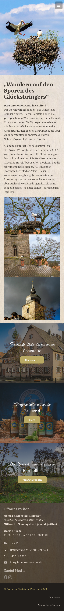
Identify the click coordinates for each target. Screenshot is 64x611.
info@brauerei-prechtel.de (26, 562)
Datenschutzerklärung (49, 605)
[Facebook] (6, 577)
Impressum (54, 597)
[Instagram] (10, 577)
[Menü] (59, 5)
